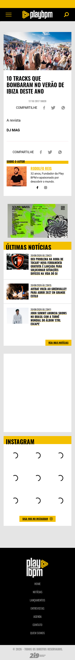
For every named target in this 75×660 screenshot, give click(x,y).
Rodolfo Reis (41, 168)
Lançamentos (37, 600)
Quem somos (37, 633)
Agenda (37, 616)
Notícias (37, 592)
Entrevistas (37, 608)
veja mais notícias (58, 342)
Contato (37, 625)
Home (37, 584)
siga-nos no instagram (35, 518)
